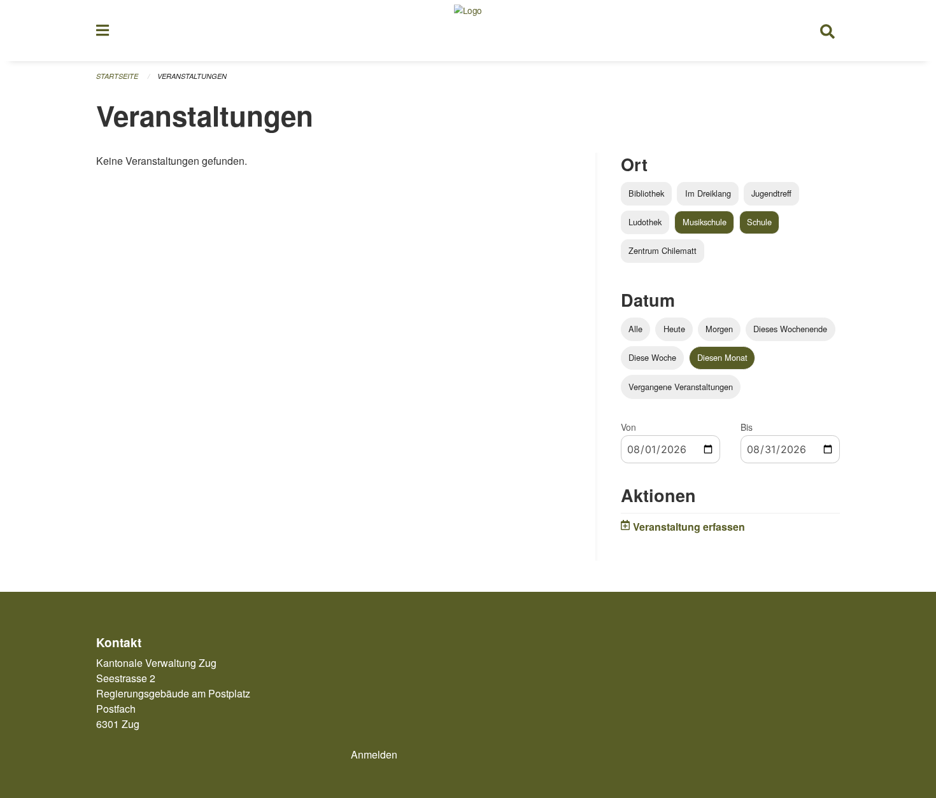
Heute (674, 329)
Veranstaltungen (192, 76)
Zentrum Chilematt (662, 250)
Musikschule (705, 222)
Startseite (117, 76)
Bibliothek (646, 193)
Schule (759, 222)
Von (628, 427)
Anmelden (374, 754)
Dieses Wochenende (790, 329)
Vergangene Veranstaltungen (680, 387)
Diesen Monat (722, 357)
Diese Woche (652, 357)
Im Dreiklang (708, 193)
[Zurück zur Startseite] (468, 30)
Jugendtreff (771, 193)
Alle (635, 329)
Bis (747, 427)
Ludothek (645, 222)
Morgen (719, 329)
